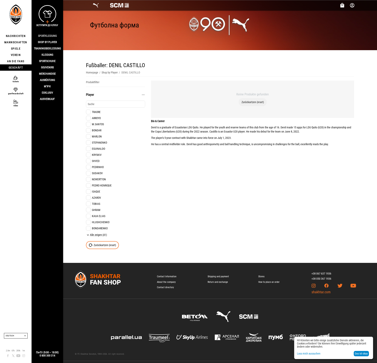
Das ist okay (361, 353)
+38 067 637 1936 (321, 273)
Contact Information (166, 276)
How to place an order (269, 282)
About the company (166, 282)
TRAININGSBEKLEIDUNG (47, 48)
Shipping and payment (218, 276)
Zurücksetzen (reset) (253, 102)
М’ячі (47, 86)
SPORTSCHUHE (47, 61)
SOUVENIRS (47, 67)
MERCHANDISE (47, 73)
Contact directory (165, 287)
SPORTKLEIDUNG (47, 35)
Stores (261, 276)
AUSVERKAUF (47, 99)
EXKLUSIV (47, 92)
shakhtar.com (321, 292)
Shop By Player (47, 42)
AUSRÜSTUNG (47, 80)
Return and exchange (218, 282)
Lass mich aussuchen (308, 353)
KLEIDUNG (47, 54)
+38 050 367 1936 (321, 278)
